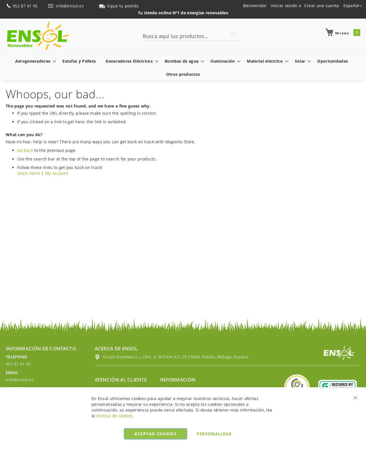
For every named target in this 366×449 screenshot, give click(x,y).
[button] (352, 6)
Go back (25, 150)
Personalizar (214, 433)
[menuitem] (34, 61)
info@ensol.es (70, 6)
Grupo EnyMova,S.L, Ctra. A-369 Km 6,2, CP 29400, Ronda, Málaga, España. (176, 356)
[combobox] (190, 36)
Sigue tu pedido (123, 6)
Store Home (28, 173)
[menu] (183, 67)
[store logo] (38, 35)
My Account (56, 173)
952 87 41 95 (26, 6)
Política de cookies (114, 415)
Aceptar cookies (155, 433)
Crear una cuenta (321, 5)
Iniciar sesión (284, 5)
